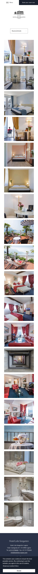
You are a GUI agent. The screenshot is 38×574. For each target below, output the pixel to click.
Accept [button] (19, 570)
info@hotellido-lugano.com (19, 552)
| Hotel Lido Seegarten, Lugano (19, 14)
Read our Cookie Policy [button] (11, 566)
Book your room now (28, 2)
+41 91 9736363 (13, 550)
